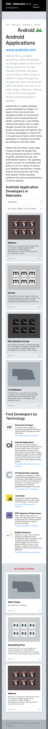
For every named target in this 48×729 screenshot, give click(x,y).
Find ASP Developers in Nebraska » (27, 436)
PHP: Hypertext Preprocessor (28, 513)
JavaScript (20, 496)
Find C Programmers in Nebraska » (27, 489)
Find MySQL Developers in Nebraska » (28, 552)
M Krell (11, 293)
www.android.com (21, 50)
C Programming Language (27, 473)
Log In (35, 4)
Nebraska (16, 25)
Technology (27, 25)
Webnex (12, 243)
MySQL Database (23, 532)
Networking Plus (16, 645)
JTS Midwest (14, 390)
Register (36, 7)
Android (37, 25)
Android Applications (24, 442)
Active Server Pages (24, 425)
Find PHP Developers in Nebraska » (27, 526)
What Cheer (14, 602)
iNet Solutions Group (18, 341)
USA (9, 3)
